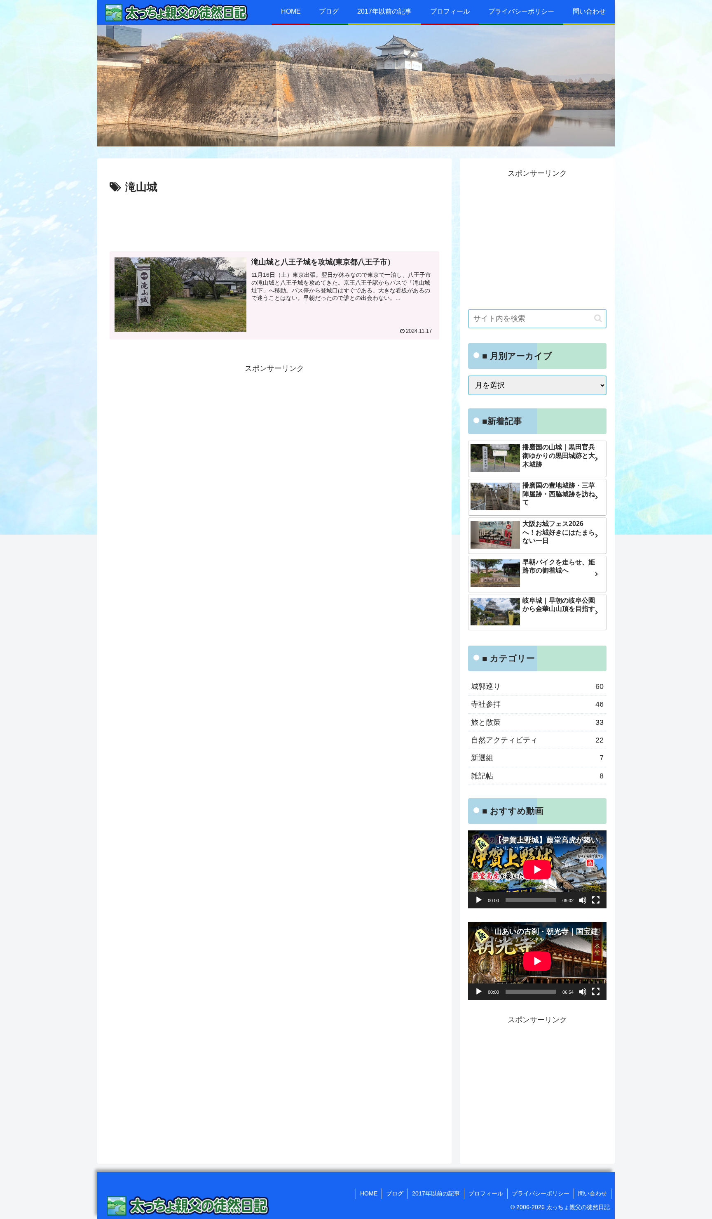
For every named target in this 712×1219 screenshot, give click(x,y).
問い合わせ (592, 1193)
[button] (598, 318)
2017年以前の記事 (436, 1193)
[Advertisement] (274, 219)
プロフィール (485, 1193)
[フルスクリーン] (596, 900)
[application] (537, 869)
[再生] (479, 900)
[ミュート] (582, 900)
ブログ (394, 1193)
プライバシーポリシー (540, 1193)
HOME (368, 1193)
